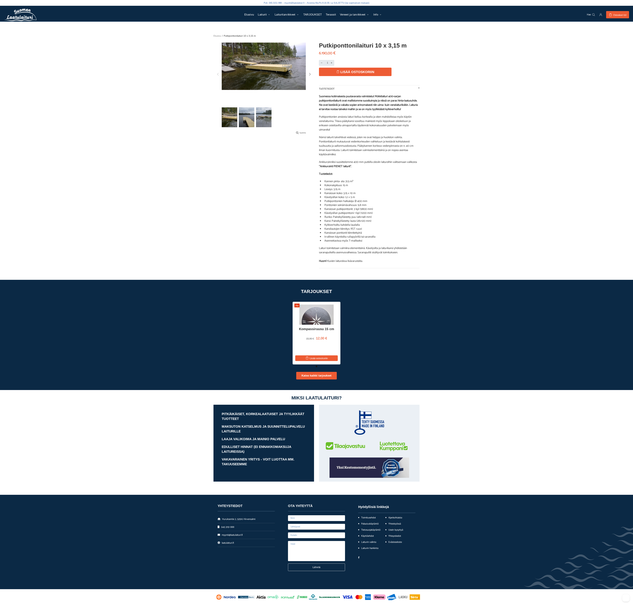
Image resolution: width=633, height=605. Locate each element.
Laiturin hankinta (369, 548)
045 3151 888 (227, 527)
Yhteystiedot (394, 536)
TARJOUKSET (316, 291)
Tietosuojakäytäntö (370, 530)
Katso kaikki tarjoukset (316, 375)
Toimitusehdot (368, 517)
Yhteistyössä (394, 523)
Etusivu (217, 35)
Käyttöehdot (367, 536)
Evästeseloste (395, 542)
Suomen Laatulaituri (20, 15)
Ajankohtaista (395, 517)
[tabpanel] (316, 333)
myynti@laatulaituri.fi (232, 535)
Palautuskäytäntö (370, 523)
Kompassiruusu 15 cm (316, 329)
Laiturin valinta (368, 542)
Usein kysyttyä (395, 530)
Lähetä (317, 567)
